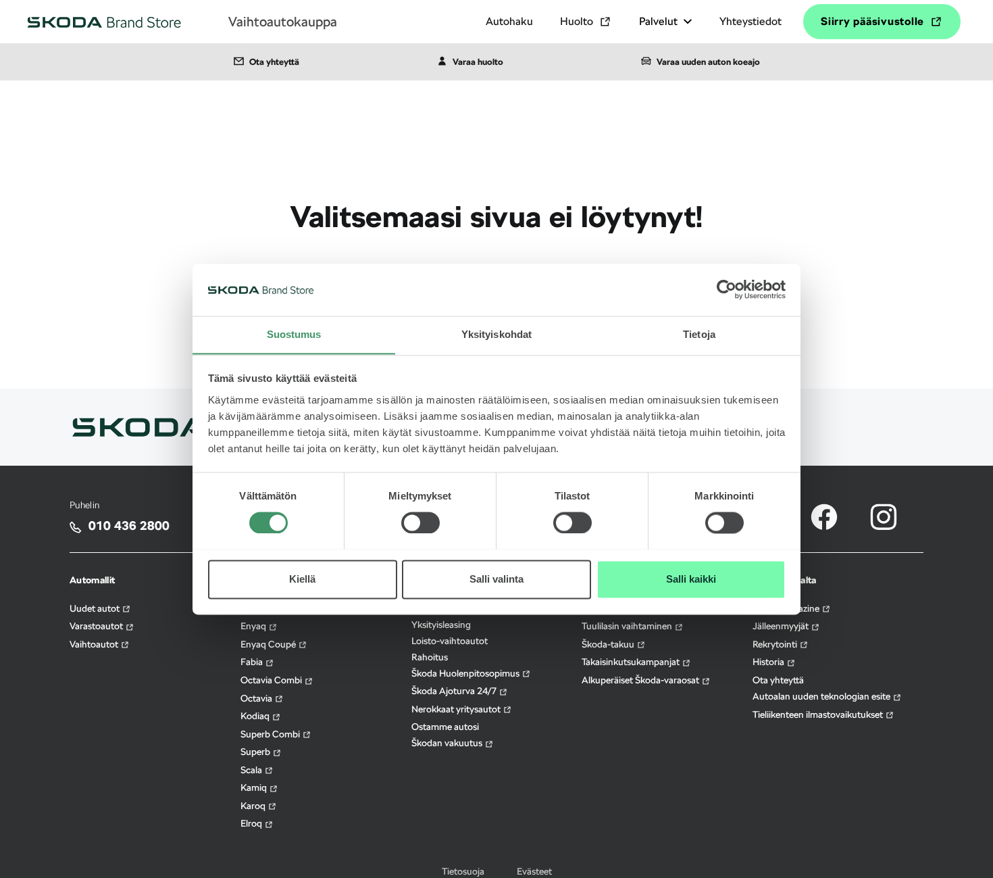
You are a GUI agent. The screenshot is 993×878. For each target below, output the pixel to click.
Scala (252, 769)
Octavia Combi (272, 680)
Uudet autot (96, 608)
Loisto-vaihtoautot (449, 640)
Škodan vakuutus (447, 742)
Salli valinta (496, 579)
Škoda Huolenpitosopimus (466, 673)
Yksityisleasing (441, 624)
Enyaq (254, 625)
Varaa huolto (478, 62)
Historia (769, 661)
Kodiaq (256, 715)
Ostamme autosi (445, 726)
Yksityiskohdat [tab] (496, 334)
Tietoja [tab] (699, 334)
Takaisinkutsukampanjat (632, 661)
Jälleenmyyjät (782, 625)
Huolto (576, 21)
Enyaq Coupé (269, 644)
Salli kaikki (691, 579)
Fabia (252, 661)
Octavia (257, 698)
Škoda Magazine (787, 608)
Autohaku (509, 21)
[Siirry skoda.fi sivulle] (140, 426)
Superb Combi (271, 734)
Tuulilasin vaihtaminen (628, 625)
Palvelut (658, 21)
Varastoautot (97, 625)
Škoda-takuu (609, 644)
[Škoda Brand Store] (104, 22)
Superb (256, 751)
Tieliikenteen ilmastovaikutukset (819, 714)
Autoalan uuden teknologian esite (822, 696)
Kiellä (302, 579)
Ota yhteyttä (274, 62)
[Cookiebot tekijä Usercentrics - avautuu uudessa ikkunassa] (726, 289)
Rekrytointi (776, 644)
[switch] (420, 513)
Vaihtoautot (95, 644)
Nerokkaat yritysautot (457, 709)
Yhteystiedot (750, 21)
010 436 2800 (129, 525)
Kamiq (254, 787)
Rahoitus (429, 657)
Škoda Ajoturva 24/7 (455, 690)
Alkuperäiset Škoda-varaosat (641, 680)
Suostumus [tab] (294, 334)
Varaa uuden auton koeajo (708, 62)
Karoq (254, 805)
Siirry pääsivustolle (872, 21)
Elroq (252, 823)
